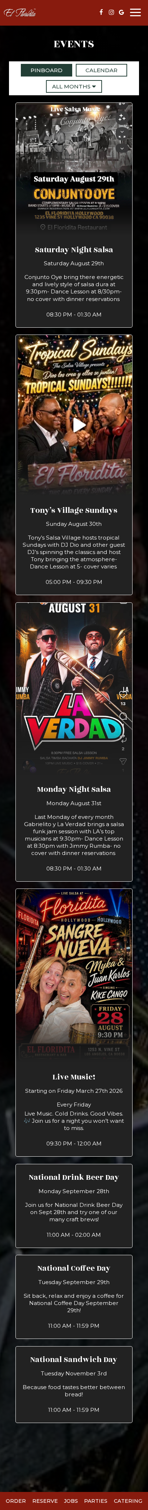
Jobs (71, 1501)
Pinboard (42, 70)
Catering (128, 1501)
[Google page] (121, 12)
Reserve (45, 1501)
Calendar (96, 70)
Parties (95, 1501)
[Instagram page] (111, 12)
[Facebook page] (101, 12)
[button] (73, 214)
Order (16, 1501)
